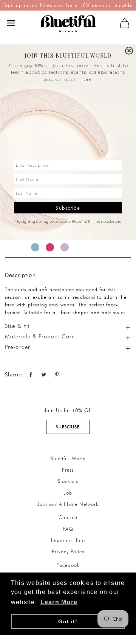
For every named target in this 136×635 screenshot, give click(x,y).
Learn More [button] (59, 602)
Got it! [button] (67, 621)
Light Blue (35, 247)
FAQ (68, 529)
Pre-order (18, 347)
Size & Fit (17, 326)
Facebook (67, 565)
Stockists (68, 481)
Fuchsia (50, 247)
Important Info (68, 540)
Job (68, 493)
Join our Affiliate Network (68, 504)
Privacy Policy (68, 551)
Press (68, 470)
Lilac (64, 247)
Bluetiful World (68, 458)
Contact (68, 517)
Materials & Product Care (40, 336)
